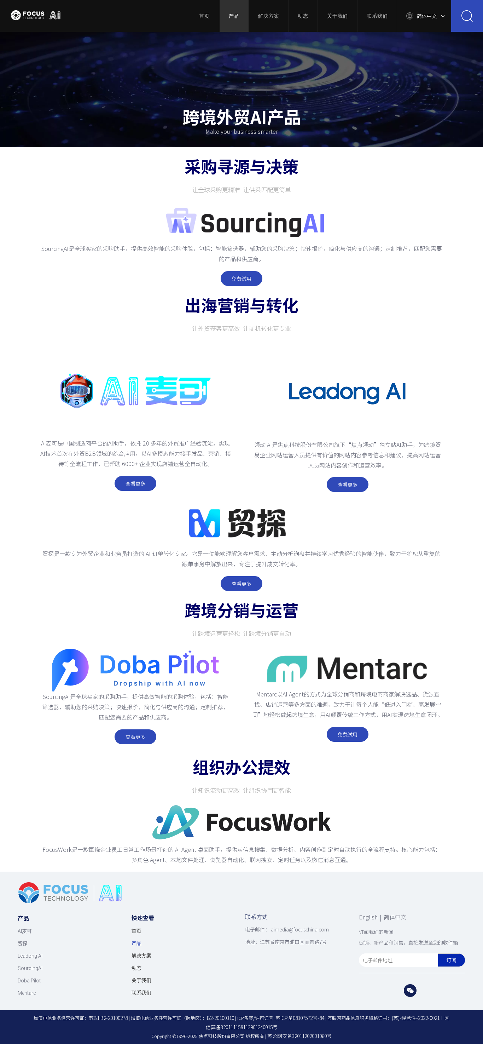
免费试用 (241, 278)
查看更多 (135, 483)
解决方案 (268, 16)
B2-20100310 (220, 1017)
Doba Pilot (29, 980)
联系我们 (377, 16)
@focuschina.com (309, 929)
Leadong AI (30, 956)
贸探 (23, 943)
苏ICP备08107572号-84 (299, 1017)
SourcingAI (30, 968)
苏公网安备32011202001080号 (299, 1035)
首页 (204, 16)
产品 (234, 16)
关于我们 (337, 16)
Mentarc (27, 993)
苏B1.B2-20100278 (108, 1017)
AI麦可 (25, 931)
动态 (303, 16)
